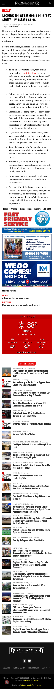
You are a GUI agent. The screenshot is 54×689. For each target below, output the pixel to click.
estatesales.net (31, 73)
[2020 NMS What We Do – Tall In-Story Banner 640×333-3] (27, 232)
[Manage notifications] (7, 682)
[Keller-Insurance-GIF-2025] (27, 259)
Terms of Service (19, 668)
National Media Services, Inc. (31, 685)
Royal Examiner (12, 26)
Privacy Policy (33, 668)
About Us (6, 668)
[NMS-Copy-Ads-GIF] (27, 286)
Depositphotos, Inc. (31, 680)
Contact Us (46, 668)
